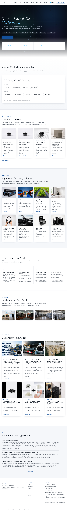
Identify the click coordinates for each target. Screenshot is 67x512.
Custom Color (47, 94)
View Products (7, 37)
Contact (45, 2)
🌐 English (52, 2)
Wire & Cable (34, 87)
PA (28, 80)
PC (23, 80)
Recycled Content (37, 94)
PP (9, 80)
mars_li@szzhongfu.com (50, 484)
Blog (41, 2)
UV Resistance (27, 94)
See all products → (5, 160)
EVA (14, 80)
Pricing (20, 2)
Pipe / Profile (25, 87)
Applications (26, 2)
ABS (19, 80)
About (37, 2)
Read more (30, 471)
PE (5, 80)
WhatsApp (61, 2)
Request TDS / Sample (21, 37)
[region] (33, 315)
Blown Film (7, 87)
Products (15, 2)
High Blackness (8, 94)
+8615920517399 (49, 488)
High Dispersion (18, 94)
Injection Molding (16, 87)
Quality (32, 2)
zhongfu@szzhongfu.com (50, 486)
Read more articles (33, 418)
